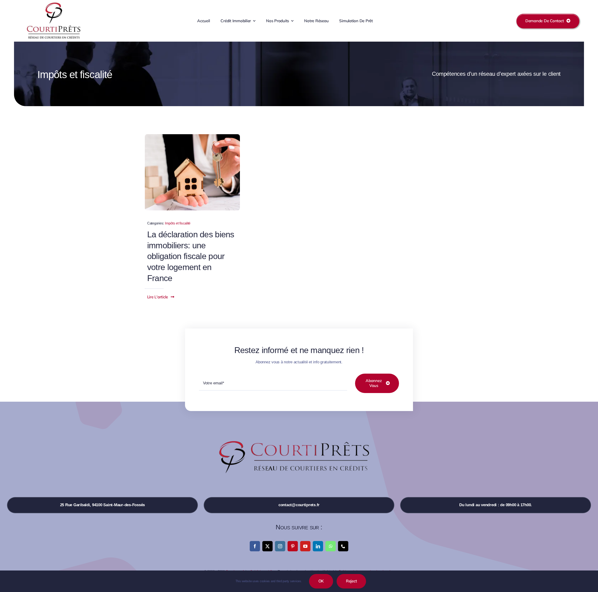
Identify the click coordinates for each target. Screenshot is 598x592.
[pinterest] (293, 546)
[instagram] (280, 546)
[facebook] (255, 546)
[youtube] (305, 546)
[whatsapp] (330, 546)
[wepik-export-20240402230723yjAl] (192, 136)
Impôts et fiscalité (177, 223)
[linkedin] (318, 546)
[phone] (343, 546)
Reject (351, 580)
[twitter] (267, 546)
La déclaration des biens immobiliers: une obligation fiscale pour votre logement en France (190, 256)
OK (321, 580)
